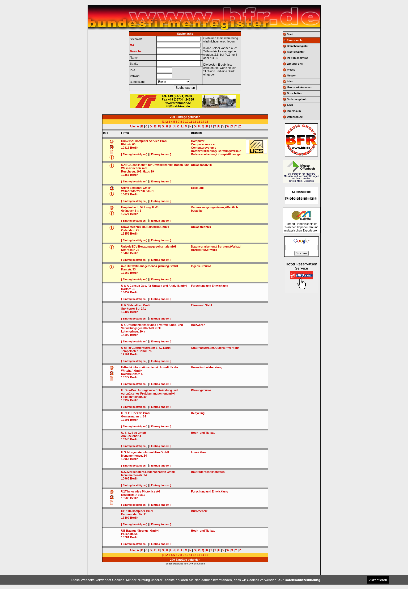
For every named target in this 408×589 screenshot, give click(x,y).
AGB (290, 105)
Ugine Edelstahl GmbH (136, 187)
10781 (125, 537)
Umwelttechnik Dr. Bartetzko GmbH (145, 227)
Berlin (134, 147)
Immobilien (198, 452)
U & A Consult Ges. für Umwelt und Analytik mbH (154, 285)
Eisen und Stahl (201, 305)
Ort (132, 45)
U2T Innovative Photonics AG (140, 491)
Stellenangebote (297, 99)
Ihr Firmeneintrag (297, 57)
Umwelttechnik (201, 227)
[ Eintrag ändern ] (160, 154)
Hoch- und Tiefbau (203, 432)
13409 (125, 517)
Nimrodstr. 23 (130, 250)
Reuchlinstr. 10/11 (133, 494)
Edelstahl (197, 187)
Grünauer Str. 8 (131, 210)
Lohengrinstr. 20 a (133, 331)
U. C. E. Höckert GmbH (136, 413)
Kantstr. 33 (128, 269)
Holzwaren (198, 325)
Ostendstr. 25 (130, 230)
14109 (125, 335)
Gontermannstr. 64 (133, 416)
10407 (125, 312)
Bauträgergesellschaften (208, 472)
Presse (291, 69)
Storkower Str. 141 (133, 308)
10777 (125, 377)
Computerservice (203, 144)
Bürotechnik (199, 511)
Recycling (197, 413)
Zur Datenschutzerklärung (299, 580)
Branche (135, 51)
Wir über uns (295, 63)
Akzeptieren (378, 580)
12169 (125, 272)
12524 (125, 214)
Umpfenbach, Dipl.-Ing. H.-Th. (140, 207)
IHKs (290, 81)
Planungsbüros (201, 390)
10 (186, 121)
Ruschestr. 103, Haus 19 (137, 171)
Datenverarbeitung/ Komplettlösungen (216, 154)
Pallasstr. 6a (129, 534)
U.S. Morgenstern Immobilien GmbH (145, 452)
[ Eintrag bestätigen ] (134, 154)
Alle (132, 126)
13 (198, 121)
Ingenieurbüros (201, 266)
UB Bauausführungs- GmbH (140, 530)
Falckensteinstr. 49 (134, 397)
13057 (125, 292)
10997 (125, 400)
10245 (125, 439)
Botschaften (294, 93)
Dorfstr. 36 (128, 289)
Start (290, 34)
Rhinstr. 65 (128, 144)
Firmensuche (295, 40)
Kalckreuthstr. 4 (132, 374)
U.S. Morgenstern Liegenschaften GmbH (148, 472)
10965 (125, 459)
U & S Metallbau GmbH (136, 305)
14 (202, 121)
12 (194, 121)
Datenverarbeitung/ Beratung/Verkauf (216, 151)
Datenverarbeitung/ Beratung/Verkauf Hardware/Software (216, 248)
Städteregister (295, 51)
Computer (197, 141)
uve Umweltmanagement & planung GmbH (149, 266)
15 (206, 121)
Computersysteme (203, 147)
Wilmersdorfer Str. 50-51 (137, 191)
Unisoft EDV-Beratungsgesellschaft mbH (148, 246)
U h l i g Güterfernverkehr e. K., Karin (145, 347)
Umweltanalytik (201, 165)
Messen (291, 75)
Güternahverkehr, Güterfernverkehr (215, 347)
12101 (125, 354)
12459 (125, 233)
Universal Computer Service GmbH (145, 141)
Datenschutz (295, 116)
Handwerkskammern (299, 87)
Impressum (294, 110)
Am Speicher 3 (131, 436)
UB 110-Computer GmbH (137, 511)
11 (190, 121)
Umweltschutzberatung (206, 367)
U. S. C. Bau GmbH (133, 432)
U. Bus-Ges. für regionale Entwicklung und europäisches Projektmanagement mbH (149, 392)
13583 (125, 498)
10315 (125, 147)
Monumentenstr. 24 (134, 455)
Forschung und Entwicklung (209, 285)
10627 (125, 194)
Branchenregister (297, 46)
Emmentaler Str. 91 (134, 514)
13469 (125, 253)
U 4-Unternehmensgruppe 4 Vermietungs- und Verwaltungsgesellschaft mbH (152, 326)
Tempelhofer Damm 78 (136, 351)
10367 (125, 175)
